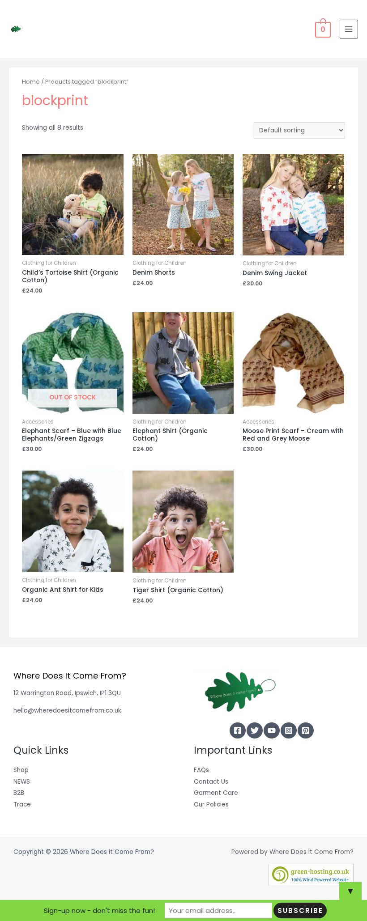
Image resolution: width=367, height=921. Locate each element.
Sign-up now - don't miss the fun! (99, 910)
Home (31, 81)
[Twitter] (255, 730)
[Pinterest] (306, 730)
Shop (21, 770)
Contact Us (211, 781)
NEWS (21, 781)
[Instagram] (289, 730)
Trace (22, 804)
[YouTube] (272, 730)
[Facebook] (238, 730)
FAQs (201, 770)
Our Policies (211, 804)
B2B (18, 793)
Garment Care (216, 793)
